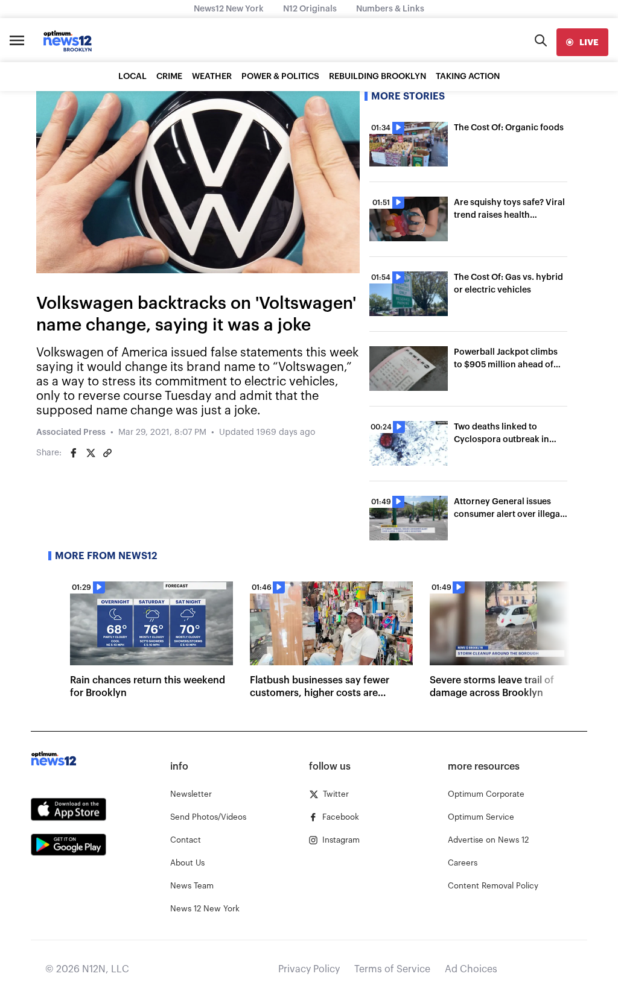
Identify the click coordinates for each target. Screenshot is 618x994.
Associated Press (71, 432)
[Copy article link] (107, 453)
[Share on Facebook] (73, 453)
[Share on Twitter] (90, 453)
